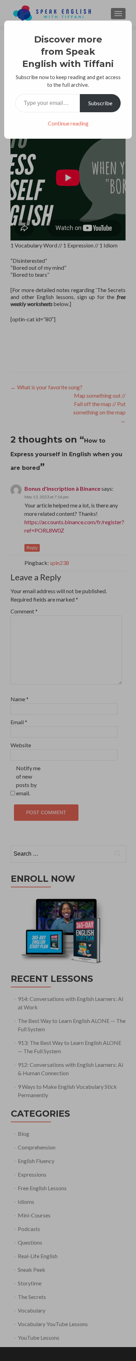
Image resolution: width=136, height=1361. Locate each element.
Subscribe (100, 103)
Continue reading (68, 123)
